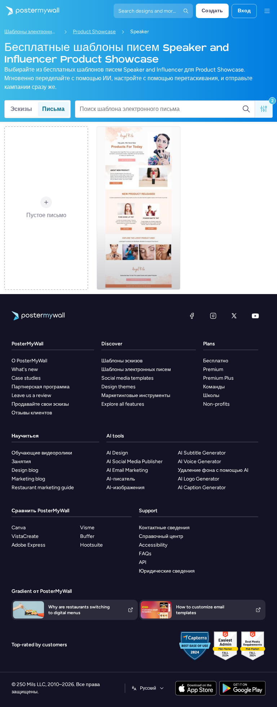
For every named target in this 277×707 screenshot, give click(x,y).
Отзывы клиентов (32, 413)
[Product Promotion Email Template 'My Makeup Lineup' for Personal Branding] (138, 208)
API (142, 562)
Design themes (118, 387)
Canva (19, 528)
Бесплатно (215, 361)
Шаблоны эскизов (121, 361)
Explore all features (122, 404)
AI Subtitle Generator (202, 453)
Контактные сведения (164, 528)
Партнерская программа (41, 387)
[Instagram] (213, 316)
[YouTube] (255, 316)
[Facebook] (192, 316)
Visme (87, 528)
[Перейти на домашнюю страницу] (29, 11)
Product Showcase (94, 32)
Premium (213, 369)
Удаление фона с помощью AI (213, 470)
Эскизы (21, 108)
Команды (214, 387)
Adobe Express (28, 545)
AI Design (117, 453)
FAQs (145, 554)
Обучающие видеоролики (42, 453)
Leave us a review (31, 395)
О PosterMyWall (29, 361)
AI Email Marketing (127, 470)
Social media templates (127, 378)
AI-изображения (125, 487)
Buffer (87, 536)
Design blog (25, 470)
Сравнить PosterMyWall (40, 511)
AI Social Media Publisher (134, 461)
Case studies (26, 378)
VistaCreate (25, 536)
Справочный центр (161, 536)
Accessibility (153, 545)
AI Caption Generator (202, 487)
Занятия (21, 461)
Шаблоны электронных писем (31, 32)
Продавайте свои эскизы (40, 404)
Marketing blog (28, 479)
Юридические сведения (167, 571)
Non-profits (216, 404)
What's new (25, 369)
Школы (211, 395)
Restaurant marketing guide (43, 487)
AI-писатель (120, 479)
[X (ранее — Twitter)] (234, 316)
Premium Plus (218, 378)
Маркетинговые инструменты (135, 395)
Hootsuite (91, 545)
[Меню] (267, 11)
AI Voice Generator (199, 461)
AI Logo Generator (198, 479)
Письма (53, 108)
